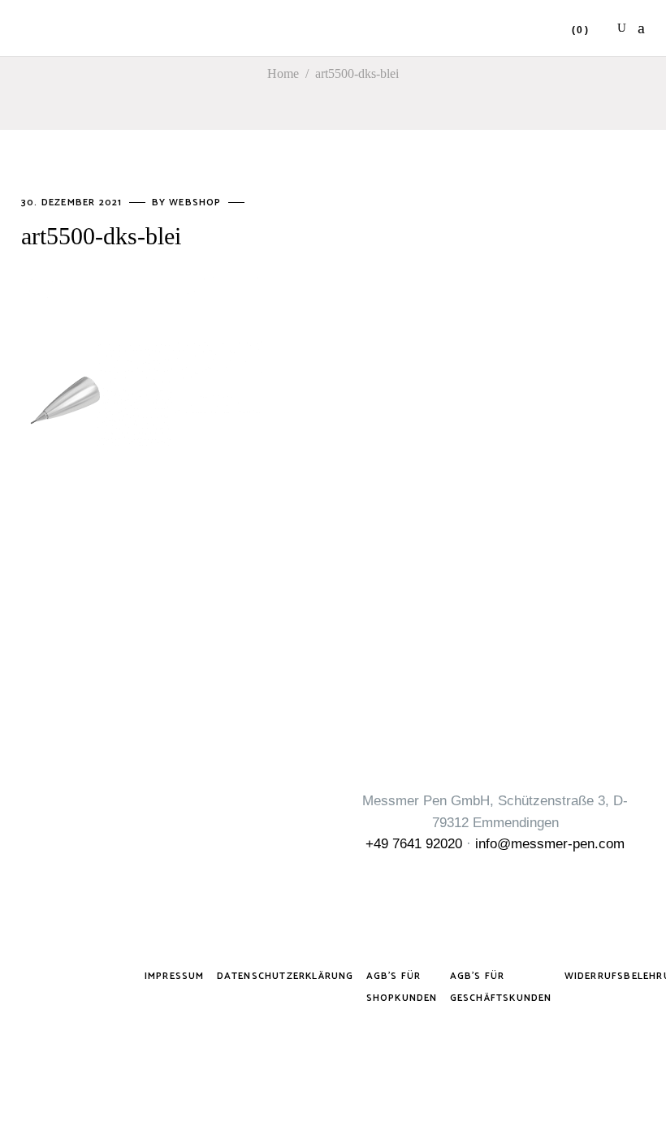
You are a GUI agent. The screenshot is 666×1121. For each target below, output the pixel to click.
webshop (197, 202)
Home (283, 73)
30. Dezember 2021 (73, 202)
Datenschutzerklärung (285, 976)
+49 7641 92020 (413, 844)
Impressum (175, 976)
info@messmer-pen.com (550, 844)
